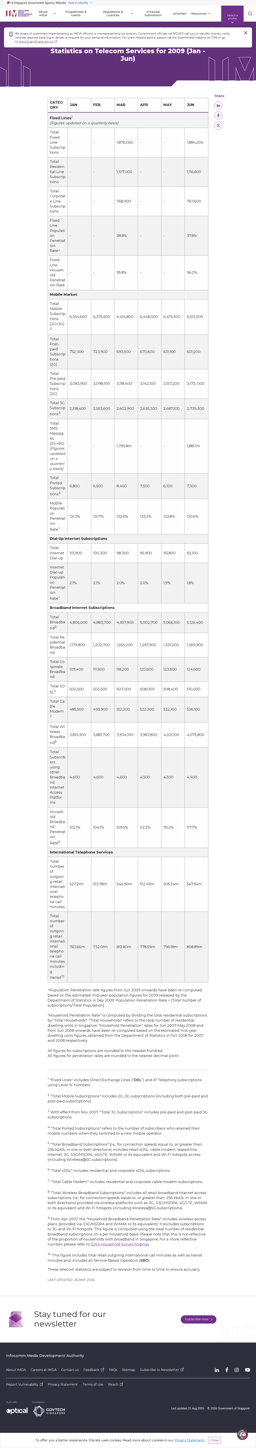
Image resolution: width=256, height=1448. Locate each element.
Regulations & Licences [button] (113, 13)
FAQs (113, 1370)
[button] (218, 105)
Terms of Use (93, 1384)
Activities (179, 13)
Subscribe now (197, 1319)
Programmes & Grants (76, 13)
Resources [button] (199, 13)
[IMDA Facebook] (226, 1370)
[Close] (245, 32)
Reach (113, 1384)
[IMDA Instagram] (237, 1370)
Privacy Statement (63, 1384)
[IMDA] (19, 14)
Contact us (70, 1370)
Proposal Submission (153, 13)
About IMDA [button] (43, 13)
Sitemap (128, 1370)
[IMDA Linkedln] (217, 1370)
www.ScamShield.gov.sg (36, 41)
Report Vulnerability (22, 1384)
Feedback (91, 1370)
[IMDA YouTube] (247, 1370)
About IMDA (16, 1370)
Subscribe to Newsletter (159, 1370)
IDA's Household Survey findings (120, 1244)
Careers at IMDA (43, 1370)
